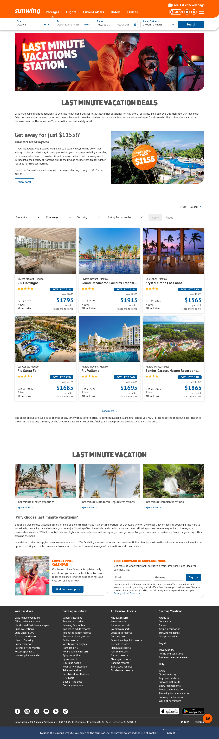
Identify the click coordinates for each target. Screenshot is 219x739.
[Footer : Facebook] (17, 711)
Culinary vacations (73, 685)
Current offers (93, 12)
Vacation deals (24, 611)
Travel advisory (167, 674)
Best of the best (72, 681)
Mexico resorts (119, 655)
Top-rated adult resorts (76, 629)
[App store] (169, 711)
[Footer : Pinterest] (56, 711)
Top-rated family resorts (77, 632)
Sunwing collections (75, 611)
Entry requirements (170, 685)
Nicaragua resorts (121, 659)
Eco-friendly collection (76, 674)
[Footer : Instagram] (27, 711)
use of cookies (149, 733)
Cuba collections (24, 629)
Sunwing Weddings (169, 632)
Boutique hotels (72, 662)
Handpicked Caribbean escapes (32, 625)
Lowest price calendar (27, 655)
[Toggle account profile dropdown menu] (193, 12)
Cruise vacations (24, 644)
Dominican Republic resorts (126, 640)
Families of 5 (70, 647)
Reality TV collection (75, 666)
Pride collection (72, 670)
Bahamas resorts (120, 625)
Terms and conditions (171, 653)
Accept (171, 733)
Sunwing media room (171, 697)
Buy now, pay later (169, 678)
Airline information (169, 629)
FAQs (162, 670)
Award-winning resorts (75, 651)
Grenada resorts (120, 644)
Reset (169, 217)
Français (199, 721)
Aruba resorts (118, 621)
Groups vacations (169, 636)
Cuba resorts (118, 636)
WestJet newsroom (170, 700)
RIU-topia (68, 677)
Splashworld (70, 659)
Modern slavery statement (174, 657)
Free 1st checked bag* (188, 5)
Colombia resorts (121, 629)
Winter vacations (72, 617)
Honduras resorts (121, 647)
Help (162, 664)
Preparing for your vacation (174, 693)
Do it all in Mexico (25, 636)
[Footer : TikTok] (65, 711)
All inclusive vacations (27, 621)
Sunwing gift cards (169, 682)
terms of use (102, 733)
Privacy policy (121, 593)
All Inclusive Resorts (123, 611)
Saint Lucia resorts (121, 666)
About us (164, 617)
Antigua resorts (119, 617)
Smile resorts (70, 640)
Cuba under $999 (24, 632)
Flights (71, 12)
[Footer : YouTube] (46, 711)
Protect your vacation (171, 689)
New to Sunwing (24, 640)
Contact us (135, 593)
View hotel (24, 182)
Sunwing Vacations (170, 611)
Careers (163, 625)
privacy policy (122, 733)
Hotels (115, 12)
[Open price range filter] (58, 217)
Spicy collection (72, 655)
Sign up (193, 577)
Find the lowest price (68, 589)
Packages (52, 12)
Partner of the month (27, 647)
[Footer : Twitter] (36, 711)
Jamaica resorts (120, 651)
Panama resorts (120, 662)
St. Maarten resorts (122, 670)
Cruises (132, 12)
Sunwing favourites (74, 625)
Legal (162, 643)
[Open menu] (201, 11)
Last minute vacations (28, 617)
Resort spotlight (24, 651)
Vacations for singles (75, 644)
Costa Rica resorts (121, 632)
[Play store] (193, 711)
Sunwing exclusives (74, 621)
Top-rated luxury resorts (77, 636)
